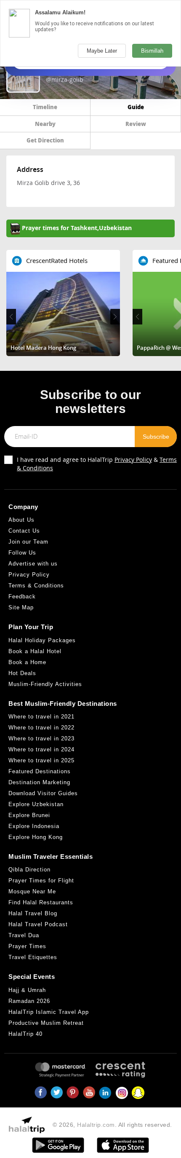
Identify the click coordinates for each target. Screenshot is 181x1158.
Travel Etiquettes (32, 957)
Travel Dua (23, 935)
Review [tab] (135, 124)
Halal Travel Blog (32, 913)
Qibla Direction (29, 869)
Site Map (21, 607)
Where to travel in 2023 (41, 738)
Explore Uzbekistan (36, 804)
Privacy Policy (133, 460)
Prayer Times (27, 946)
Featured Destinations (39, 771)
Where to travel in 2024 (41, 749)
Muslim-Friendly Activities (45, 684)
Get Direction (45, 140)
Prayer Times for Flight (41, 880)
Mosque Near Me (32, 891)
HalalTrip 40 (25, 1034)
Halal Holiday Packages (42, 640)
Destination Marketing (39, 782)
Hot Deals (22, 673)
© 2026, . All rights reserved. (112, 1124)
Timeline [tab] (45, 107)
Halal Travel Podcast (38, 924)
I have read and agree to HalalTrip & (97, 464)
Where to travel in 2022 (41, 727)
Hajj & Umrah (27, 990)
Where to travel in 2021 (41, 716)
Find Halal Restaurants (40, 902)
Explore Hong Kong (35, 837)
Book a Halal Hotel (34, 651)
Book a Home (27, 662)
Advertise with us (33, 563)
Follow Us (22, 553)
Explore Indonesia (33, 826)
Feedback (22, 596)
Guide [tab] (136, 107)
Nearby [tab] (45, 124)
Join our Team (28, 542)
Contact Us (24, 531)
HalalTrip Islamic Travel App (48, 1012)
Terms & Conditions (36, 585)
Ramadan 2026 (29, 1001)
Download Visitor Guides (43, 793)
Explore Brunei (29, 815)
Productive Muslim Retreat (46, 1023)
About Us (21, 520)
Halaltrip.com (96, 1124)
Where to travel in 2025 (41, 760)
